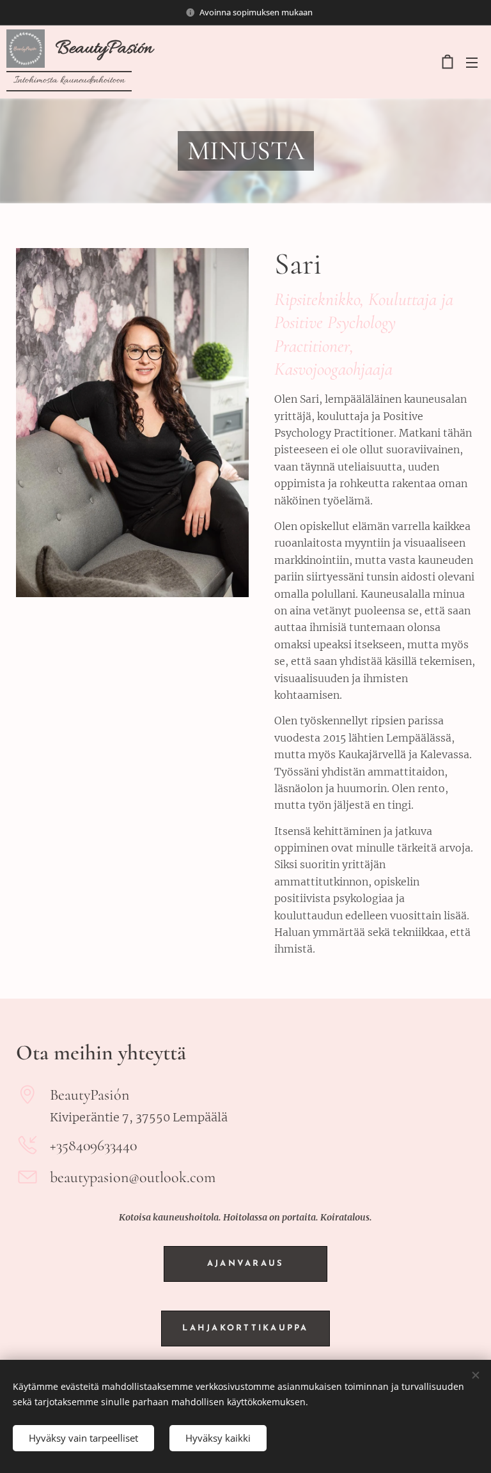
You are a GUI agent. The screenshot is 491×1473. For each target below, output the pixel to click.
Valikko (472, 62)
